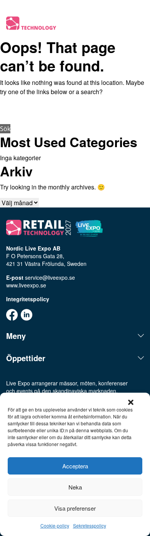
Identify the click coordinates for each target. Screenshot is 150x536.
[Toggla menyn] (139, 23)
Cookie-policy (54, 525)
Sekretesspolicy (89, 525)
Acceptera (75, 466)
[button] (131, 402)
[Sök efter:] (75, 112)
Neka (75, 487)
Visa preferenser (75, 508)
